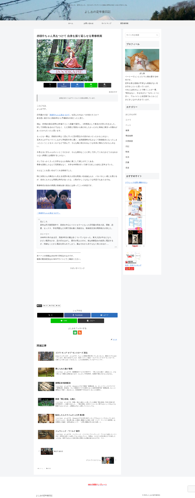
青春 (59, 305)
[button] (104, 85)
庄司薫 (52, 305)
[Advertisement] (77, 284)
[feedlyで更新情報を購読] (75, 332)
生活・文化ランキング (133, 265)
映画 (40, 305)
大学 (46, 305)
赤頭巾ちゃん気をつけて (60, 115)
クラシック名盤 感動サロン (136, 182)
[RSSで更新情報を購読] (80, 332)
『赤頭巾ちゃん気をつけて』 (49, 213)
